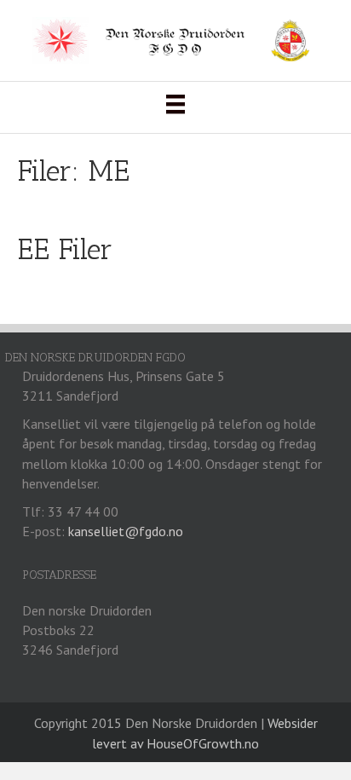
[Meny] (175, 104)
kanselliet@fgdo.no (125, 531)
